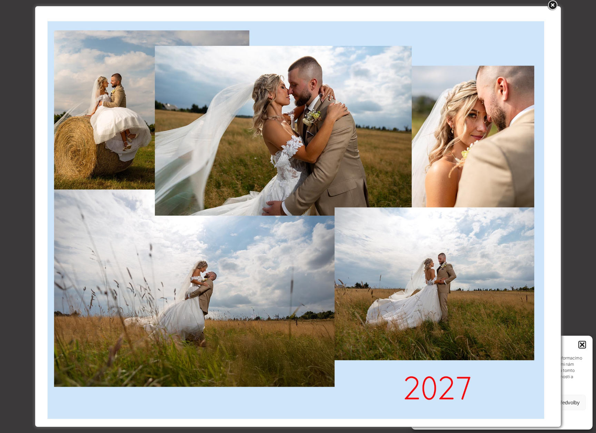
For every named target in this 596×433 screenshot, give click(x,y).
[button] (582, 344)
